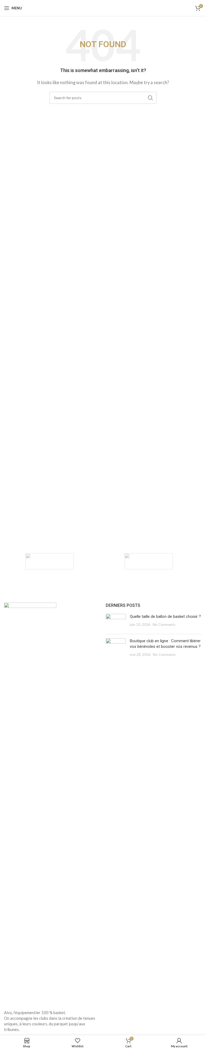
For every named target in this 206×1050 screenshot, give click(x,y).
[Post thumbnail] (116, 622)
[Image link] (30, 802)
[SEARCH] (150, 98)
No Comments (164, 624)
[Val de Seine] (49, 561)
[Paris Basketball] (148, 561)
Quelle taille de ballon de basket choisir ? (165, 616)
